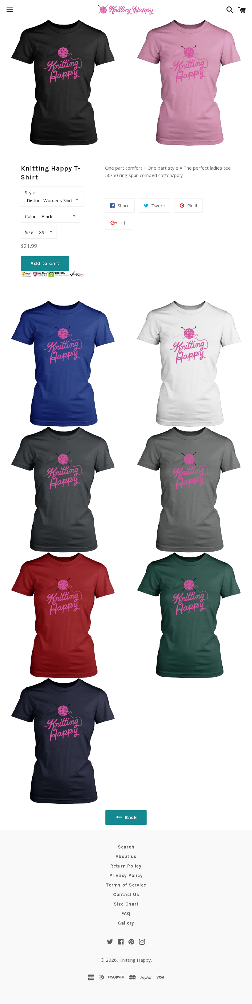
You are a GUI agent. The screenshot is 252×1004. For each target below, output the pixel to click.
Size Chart (126, 904)
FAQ (125, 913)
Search (126, 847)
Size (29, 232)
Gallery (126, 923)
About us (126, 856)
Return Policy (126, 866)
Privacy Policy (126, 875)
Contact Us (126, 894)
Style (30, 192)
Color (30, 216)
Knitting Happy (135, 960)
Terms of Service (126, 885)
